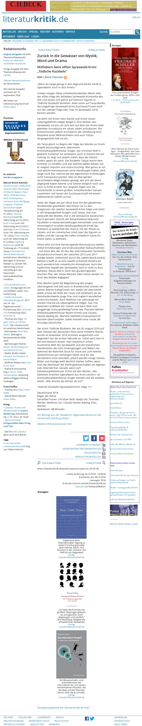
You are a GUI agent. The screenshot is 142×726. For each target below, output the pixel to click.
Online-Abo (9, 106)
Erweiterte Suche (39, 720)
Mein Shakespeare (12, 198)
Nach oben (120, 724)
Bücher (45, 31)
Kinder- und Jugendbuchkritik (124, 487)
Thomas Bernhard (12, 215)
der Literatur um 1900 (120, 439)
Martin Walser (14, 192)
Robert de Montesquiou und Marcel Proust (15, 348)
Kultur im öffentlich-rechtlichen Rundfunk (14, 62)
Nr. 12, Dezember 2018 (47, 40)
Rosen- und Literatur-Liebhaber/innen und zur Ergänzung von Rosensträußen (122, 395)
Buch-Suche (61, 720)
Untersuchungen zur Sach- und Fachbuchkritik (123, 481)
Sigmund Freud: (16, 423)
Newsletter (37, 724)
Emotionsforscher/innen (121, 448)
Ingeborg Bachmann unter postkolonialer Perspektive (123, 493)
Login (35, 36)
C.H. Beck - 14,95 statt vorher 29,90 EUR (125, 101)
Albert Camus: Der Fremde (124, 254)
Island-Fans (115, 407)
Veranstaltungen (14, 724)
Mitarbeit (9, 36)
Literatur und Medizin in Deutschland (15, 358)
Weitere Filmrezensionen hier (54, 423)
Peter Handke (22, 235)
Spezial (33, 31)
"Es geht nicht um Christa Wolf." (15, 322)
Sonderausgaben (12, 177)
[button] (86, 438)
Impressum (120, 717)
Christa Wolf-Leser (119, 453)
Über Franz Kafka (124, 308)
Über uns (23, 36)
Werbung (54, 724)
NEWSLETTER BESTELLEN (88, 456)
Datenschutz (122, 720)
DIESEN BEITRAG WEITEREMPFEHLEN (82, 448)
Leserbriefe (44, 717)
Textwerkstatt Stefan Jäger (124, 322)
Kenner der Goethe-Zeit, (121, 434)
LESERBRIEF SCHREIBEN (88, 444)
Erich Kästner (116, 470)
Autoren (58, 31)
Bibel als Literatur (17, 431)
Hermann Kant (11, 201)
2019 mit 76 (9, 315)
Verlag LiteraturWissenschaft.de (71, 556)
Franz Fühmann (21, 229)
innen (131, 453)
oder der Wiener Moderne (122, 444)
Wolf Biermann (18, 195)
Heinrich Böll (9, 188)
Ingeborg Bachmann (13, 243)
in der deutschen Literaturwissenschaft (14, 445)
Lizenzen (79, 486)
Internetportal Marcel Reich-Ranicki (14, 253)
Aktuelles (9, 31)
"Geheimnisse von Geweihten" (124, 265)
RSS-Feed (8, 717)
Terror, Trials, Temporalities (13, 373)
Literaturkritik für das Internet (124, 475)
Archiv (22, 31)
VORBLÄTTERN (97, 50)
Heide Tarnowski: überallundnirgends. (13, 298)
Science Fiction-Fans (120, 422)
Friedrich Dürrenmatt (13, 206)
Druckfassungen (13, 720)
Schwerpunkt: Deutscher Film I (77, 40)
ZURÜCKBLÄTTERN (48, 50)
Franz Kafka (9, 399)
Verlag (136, 17)
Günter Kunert (10, 185)
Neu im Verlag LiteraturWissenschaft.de (125, 215)
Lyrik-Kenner (116, 403)
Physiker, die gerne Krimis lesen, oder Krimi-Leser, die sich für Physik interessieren (123, 415)
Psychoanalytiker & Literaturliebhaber (119, 428)
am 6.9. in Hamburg (128, 293)
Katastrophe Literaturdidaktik (124, 275)
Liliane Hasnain (53, 77)
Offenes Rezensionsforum (16, 80)
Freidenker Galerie (125, 247)
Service (70, 31)
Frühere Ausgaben (22, 40)
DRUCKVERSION (92, 452)
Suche (104, 31)
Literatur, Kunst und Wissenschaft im (15, 410)
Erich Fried (8, 223)
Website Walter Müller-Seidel (124, 523)
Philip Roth (25, 185)
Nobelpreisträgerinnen (125, 315)
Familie (7, 75)
